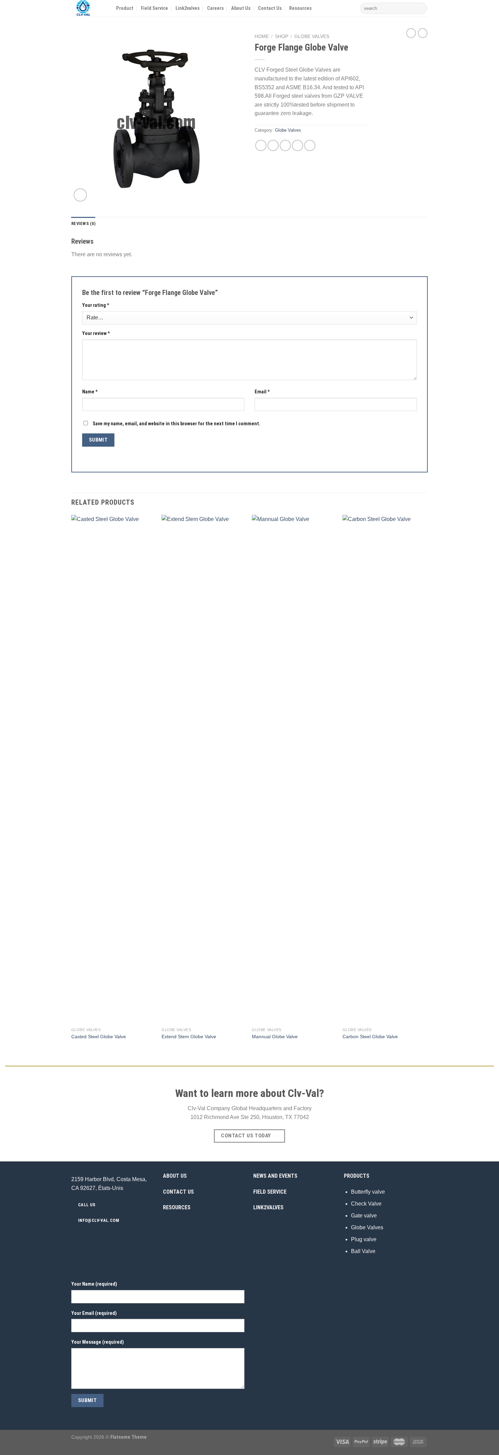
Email (262, 392)
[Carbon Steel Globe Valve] (384, 769)
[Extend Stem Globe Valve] (203, 769)
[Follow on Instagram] (108, 1235)
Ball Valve (363, 1251)
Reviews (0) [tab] (83, 223)
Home (262, 36)
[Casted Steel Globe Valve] (113, 769)
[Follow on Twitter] (116, 1235)
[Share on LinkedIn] (309, 145)
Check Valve (366, 1204)
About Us (241, 8)
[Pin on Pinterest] (297, 145)
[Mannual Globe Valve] (294, 769)
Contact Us (270, 8)
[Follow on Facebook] (99, 1235)
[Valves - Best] (88, 8)
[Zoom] (80, 195)
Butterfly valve (368, 1192)
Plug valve (363, 1239)
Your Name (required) (94, 1284)
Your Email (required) (94, 1313)
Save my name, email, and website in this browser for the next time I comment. (176, 424)
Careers (215, 8)
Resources (300, 8)
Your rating (95, 305)
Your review (96, 333)
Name (90, 392)
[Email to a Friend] (285, 145)
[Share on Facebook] (260, 145)
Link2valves (187, 8)
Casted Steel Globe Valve (98, 1036)
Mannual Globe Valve (275, 1036)
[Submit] (420, 8)
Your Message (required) (97, 1342)
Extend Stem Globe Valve (189, 1036)
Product (124, 8)
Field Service (154, 8)
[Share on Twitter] (273, 145)
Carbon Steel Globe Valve (370, 1036)
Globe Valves (311, 36)
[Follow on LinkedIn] (124, 1235)
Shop (281, 36)
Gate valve (364, 1215)
